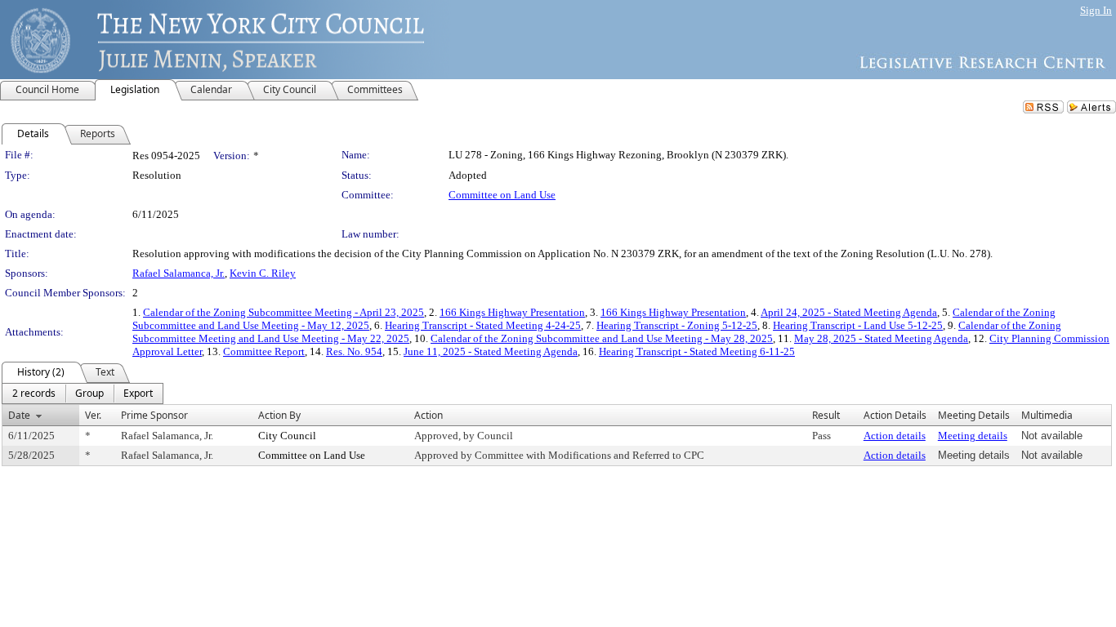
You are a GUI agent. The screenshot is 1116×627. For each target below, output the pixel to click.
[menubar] (82, 393)
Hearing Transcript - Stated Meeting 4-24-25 (483, 325)
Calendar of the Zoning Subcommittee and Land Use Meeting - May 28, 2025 (602, 338)
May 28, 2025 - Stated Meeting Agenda (881, 338)
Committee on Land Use (502, 195)
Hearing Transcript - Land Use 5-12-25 (858, 325)
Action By (279, 415)
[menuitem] (33, 393)
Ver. (93, 415)
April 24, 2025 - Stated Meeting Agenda (849, 312)
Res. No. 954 (354, 351)
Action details (895, 435)
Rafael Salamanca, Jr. (178, 273)
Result (826, 415)
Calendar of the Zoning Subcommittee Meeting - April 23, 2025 (283, 312)
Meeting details (972, 435)
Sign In (1096, 10)
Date (19, 415)
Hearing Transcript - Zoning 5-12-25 (676, 325)
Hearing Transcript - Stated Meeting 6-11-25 (697, 351)
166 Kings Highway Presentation (512, 312)
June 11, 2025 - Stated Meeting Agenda (491, 351)
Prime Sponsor (154, 415)
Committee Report (264, 351)
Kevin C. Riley (263, 273)
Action (428, 415)
